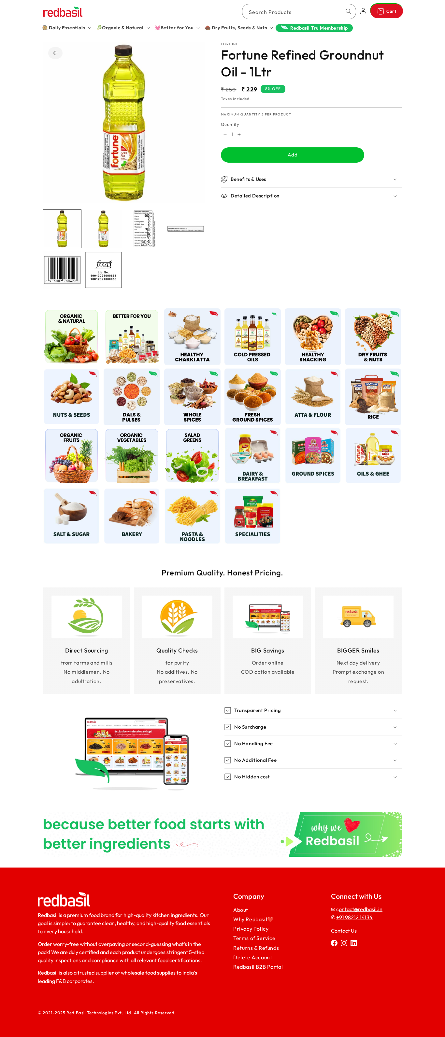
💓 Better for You (131, 312)
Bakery (128, 492)
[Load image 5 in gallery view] (62, 270)
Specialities (249, 492)
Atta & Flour (309, 373)
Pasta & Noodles (192, 492)
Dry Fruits (369, 312)
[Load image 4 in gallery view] (186, 229)
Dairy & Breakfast (252, 431)
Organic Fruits (67, 431)
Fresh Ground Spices (252, 376)
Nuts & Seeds (67, 373)
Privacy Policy (250, 929)
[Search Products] (348, 11)
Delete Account (252, 957)
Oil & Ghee (369, 431)
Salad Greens (188, 431)
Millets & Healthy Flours (192, 315)
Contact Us (344, 930)
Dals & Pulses (128, 373)
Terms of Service (254, 938)
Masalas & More (309, 431)
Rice (369, 373)
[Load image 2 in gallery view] (103, 229)
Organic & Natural (71, 312)
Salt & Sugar (68, 492)
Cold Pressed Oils (252, 312)
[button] (66, 27)
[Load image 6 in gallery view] (103, 270)
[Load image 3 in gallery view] (145, 229)
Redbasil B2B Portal (258, 966)
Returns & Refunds (256, 948)
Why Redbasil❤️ (253, 919)
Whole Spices (189, 373)
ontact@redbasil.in (360, 909)
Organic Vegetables (128, 434)
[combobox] (299, 11)
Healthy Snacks (309, 312)
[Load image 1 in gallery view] (62, 229)
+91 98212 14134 (354, 917)
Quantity (230, 124)
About (240, 910)
